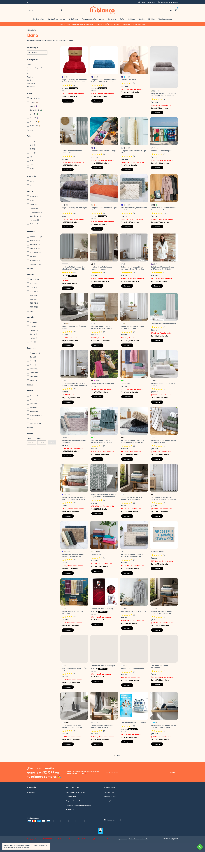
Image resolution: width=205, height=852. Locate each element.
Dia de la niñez (38, 19)
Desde (29, 438)
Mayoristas (70, 809)
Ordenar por (33, 47)
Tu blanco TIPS (71, 796)
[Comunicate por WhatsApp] (200, 847)
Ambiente (131, 19)
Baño (122, 19)
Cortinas (30, 80)
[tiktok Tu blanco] (28, 2)
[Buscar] (62, 10)
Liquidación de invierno (56, 19)
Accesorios (31, 86)
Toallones (30, 71)
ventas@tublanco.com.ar (113, 801)
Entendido (25, 847)
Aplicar (51, 442)
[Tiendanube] (170, 839)
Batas (29, 65)
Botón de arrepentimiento (138, 839)
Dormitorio (112, 19)
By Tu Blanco (73, 19)
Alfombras (31, 83)
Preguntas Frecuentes (74, 801)
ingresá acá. (122, 839)
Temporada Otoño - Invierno (93, 19)
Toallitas (30, 77)
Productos (31, 792)
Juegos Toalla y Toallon (35, 68)
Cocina (141, 19)
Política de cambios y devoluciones (78, 805)
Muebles (151, 19)
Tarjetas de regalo (165, 19)
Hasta (39, 438)
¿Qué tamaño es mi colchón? (76, 792)
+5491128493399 (110, 796)
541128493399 (109, 792)
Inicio (29, 30)
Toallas (29, 74)
